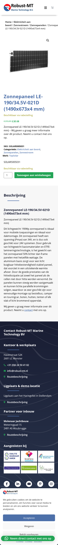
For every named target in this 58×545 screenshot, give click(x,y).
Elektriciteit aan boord (28, 149)
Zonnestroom (26, 152)
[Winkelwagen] (52, 7)
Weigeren (29, 526)
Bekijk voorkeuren (29, 534)
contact (28, 310)
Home (8, 21)
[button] (47, 40)
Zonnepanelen (11, 152)
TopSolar (13, 155)
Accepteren (29, 517)
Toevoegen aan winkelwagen (34, 175)
